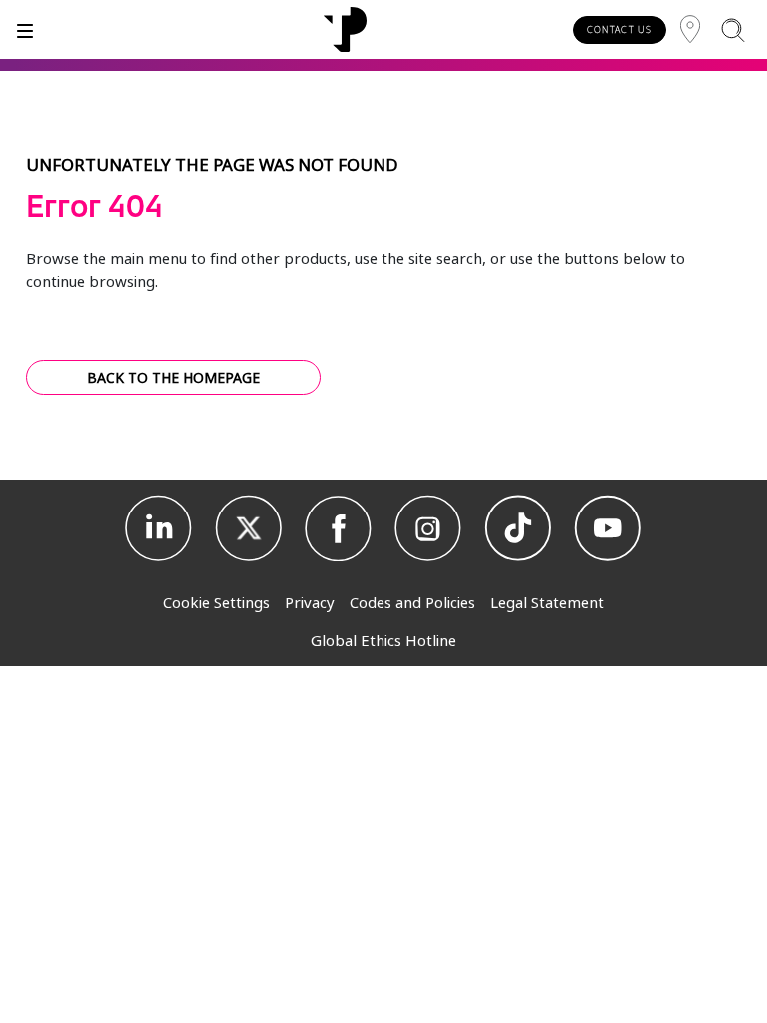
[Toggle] (25, 29)
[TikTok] (518, 528)
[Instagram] (428, 528)
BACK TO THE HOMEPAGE (173, 377)
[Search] (732, 29)
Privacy (310, 602)
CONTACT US (619, 29)
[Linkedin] (159, 528)
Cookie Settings (216, 602)
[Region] (690, 29)
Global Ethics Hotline (383, 640)
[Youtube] (608, 528)
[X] (249, 528)
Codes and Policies (412, 602)
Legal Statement (547, 602)
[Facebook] (339, 528)
